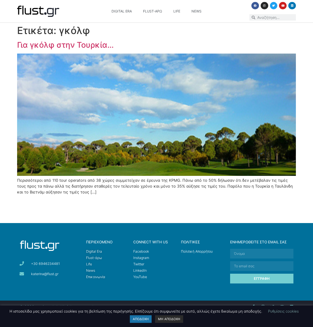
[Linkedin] (292, 6)
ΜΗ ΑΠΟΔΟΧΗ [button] (169, 319)
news (196, 11)
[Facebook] (255, 6)
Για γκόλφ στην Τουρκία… (65, 45)
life (176, 11)
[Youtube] (283, 6)
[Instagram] (264, 6)
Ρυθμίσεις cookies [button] (283, 311)
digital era (122, 11)
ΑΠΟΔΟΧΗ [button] (141, 319)
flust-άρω (152, 11)
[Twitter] (274, 6)
